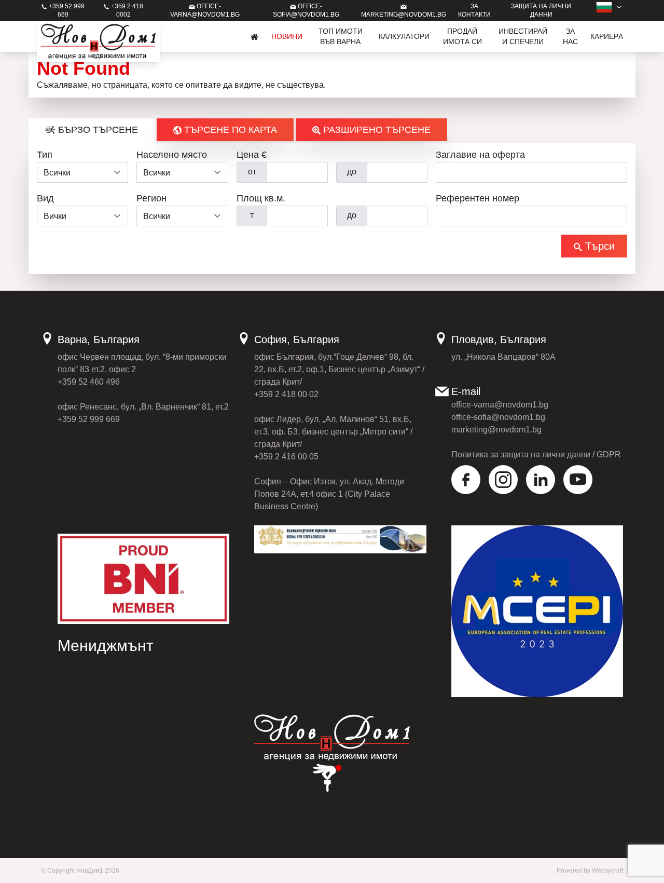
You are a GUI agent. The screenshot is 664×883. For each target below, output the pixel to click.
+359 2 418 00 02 (286, 394)
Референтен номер (477, 198)
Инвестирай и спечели (523, 36)
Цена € (252, 155)
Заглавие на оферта (480, 155)
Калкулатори (404, 36)
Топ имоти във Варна (341, 36)
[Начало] (254, 36)
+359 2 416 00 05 (286, 456)
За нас (570, 36)
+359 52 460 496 (89, 381)
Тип (44, 155)
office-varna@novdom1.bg (499, 404)
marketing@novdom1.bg (496, 429)
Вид (45, 198)
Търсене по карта (229, 130)
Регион (151, 198)
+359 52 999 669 (89, 419)
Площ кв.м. (261, 198)
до (351, 171)
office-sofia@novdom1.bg (498, 417)
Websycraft (607, 870)
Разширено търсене (376, 130)
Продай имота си (462, 36)
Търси (598, 246)
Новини (286, 36)
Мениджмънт (106, 645)
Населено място (171, 155)
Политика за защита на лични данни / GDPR (536, 454)
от (252, 171)
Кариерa (606, 36)
